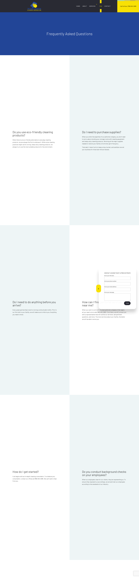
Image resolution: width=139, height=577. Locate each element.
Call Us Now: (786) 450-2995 (128, 6)
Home (78, 6)
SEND (127, 303)
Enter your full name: (109, 275)
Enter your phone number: (110, 281)
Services (92, 6)
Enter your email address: (110, 286)
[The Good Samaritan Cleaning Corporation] (34, 6)
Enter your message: (109, 292)
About (84, 6)
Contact (107, 6)
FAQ (100, 6)
